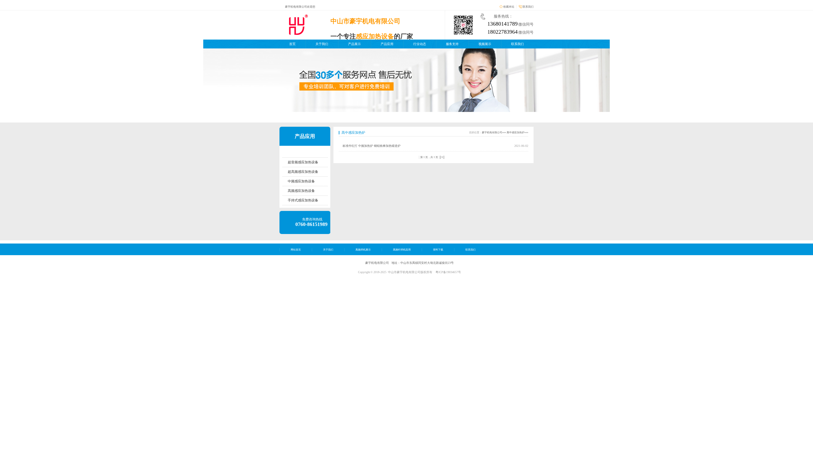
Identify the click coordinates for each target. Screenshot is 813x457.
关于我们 (321, 44)
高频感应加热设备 (301, 191)
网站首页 (296, 249)
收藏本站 (508, 6)
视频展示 (484, 44)
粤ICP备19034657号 (448, 272)
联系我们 (528, 6)
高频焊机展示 (363, 249)
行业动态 (419, 44)
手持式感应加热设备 (303, 200)
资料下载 (438, 249)
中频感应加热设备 (301, 181)
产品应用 (387, 44)
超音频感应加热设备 (303, 162)
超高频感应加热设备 (303, 171)
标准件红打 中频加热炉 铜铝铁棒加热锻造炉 (372, 145)
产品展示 (354, 44)
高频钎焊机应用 (402, 249)
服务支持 (452, 44)
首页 (292, 44)
